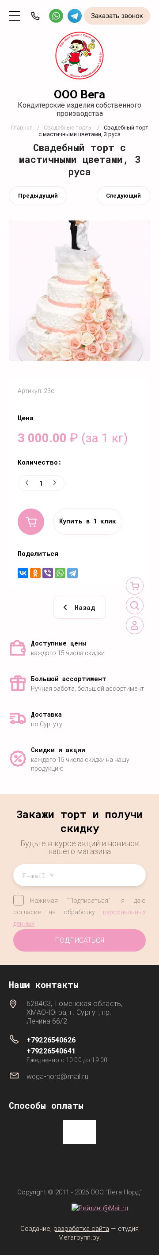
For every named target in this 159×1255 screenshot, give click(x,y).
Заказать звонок (117, 16)
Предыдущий (38, 195)
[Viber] (47, 573)
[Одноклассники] (35, 573)
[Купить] (31, 521)
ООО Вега (79, 94)
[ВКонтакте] (23, 573)
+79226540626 (51, 1040)
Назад (85, 607)
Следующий (123, 195)
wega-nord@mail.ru (57, 1076)
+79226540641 (51, 1051)
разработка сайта (81, 1229)
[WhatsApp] (60, 573)
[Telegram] (72, 573)
